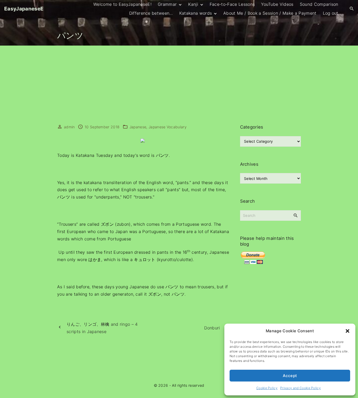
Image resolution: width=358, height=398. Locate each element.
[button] (347, 331)
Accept (290, 375)
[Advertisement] (179, 84)
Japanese (138, 127)
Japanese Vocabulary (168, 127)
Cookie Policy (267, 388)
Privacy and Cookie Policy (300, 388)
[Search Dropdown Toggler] (352, 9)
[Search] (295, 215)
